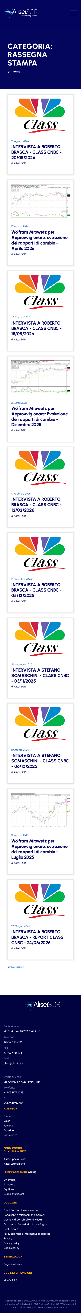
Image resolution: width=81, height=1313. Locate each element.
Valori (7, 1120)
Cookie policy (11, 1248)
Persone (8, 1125)
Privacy (8, 1238)
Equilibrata (10, 1189)
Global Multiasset (14, 1194)
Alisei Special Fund (14, 1159)
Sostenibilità (11, 1229)
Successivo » (18, 967)
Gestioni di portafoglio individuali (23, 1219)
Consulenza (10, 1135)
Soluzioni (9, 1130)
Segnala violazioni (14, 1264)
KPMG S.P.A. (11, 1280)
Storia (7, 1116)
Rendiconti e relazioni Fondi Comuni (24, 1215)
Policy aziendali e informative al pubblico (27, 1233)
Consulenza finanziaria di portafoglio (25, 1224)
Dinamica (9, 1179)
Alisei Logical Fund (14, 1163)
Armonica (9, 1184)
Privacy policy (11, 1243)
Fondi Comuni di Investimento (21, 1210)
